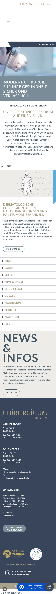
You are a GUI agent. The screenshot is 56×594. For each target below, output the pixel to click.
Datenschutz (8, 515)
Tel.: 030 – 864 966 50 (12, 460)
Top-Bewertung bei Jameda (20, 564)
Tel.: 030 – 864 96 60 (11, 435)
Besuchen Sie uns (21, 571)
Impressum (7, 512)
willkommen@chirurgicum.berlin (17, 472)
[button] (8, 20)
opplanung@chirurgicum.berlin (16, 478)
